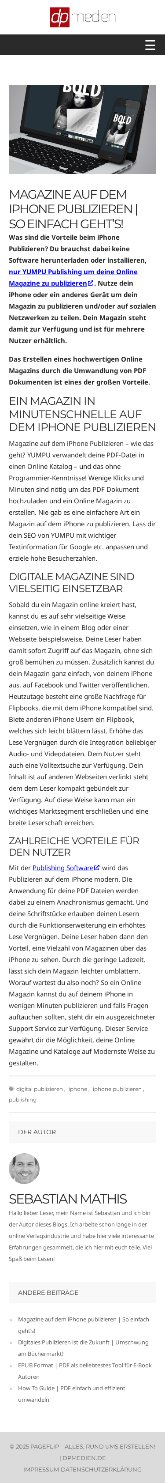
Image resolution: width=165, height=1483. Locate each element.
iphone (78, 1089)
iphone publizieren (117, 1089)
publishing (23, 1099)
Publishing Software (63, 867)
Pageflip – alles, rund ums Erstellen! (92, 1446)
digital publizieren (39, 1089)
